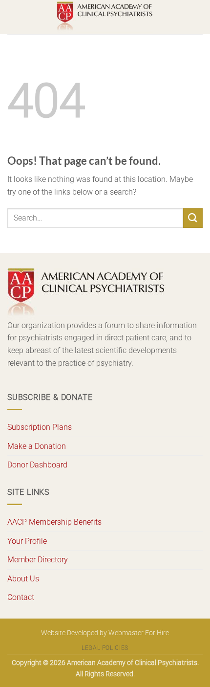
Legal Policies (105, 647)
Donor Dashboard (37, 464)
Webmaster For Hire (138, 633)
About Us (23, 578)
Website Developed (69, 633)
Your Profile (27, 541)
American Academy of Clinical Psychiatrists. (133, 663)
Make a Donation (36, 446)
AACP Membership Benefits (54, 522)
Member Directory (37, 559)
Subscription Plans (39, 427)
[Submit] (193, 217)
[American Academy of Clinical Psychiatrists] (105, 17)
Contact (20, 597)
